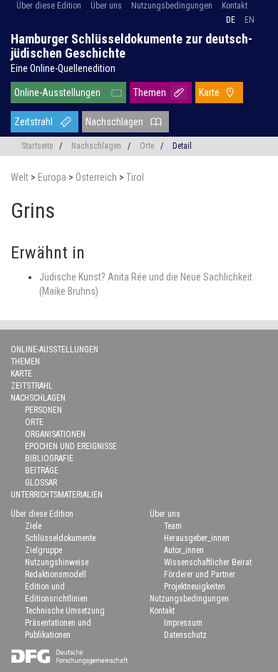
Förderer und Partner (199, 574)
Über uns (106, 6)
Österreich (97, 177)
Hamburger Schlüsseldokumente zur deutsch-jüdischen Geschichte (131, 46)
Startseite (37, 146)
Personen (43, 410)
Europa (53, 177)
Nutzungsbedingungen (171, 6)
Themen (149, 92)
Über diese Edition (48, 6)
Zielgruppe (43, 550)
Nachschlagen (114, 121)
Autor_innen (184, 550)
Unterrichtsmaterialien (57, 495)
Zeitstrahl (33, 121)
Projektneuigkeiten (194, 587)
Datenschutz (185, 635)
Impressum (183, 623)
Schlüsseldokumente (60, 538)
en (249, 20)
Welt (21, 177)
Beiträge (41, 471)
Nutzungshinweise (56, 562)
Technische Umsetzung (65, 611)
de (230, 20)
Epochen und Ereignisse (71, 446)
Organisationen (55, 434)
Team (173, 526)
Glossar (41, 483)
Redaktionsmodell (55, 574)
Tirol (135, 177)
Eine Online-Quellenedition (63, 68)
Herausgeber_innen (197, 538)
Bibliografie (49, 458)
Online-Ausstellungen (57, 92)
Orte (147, 146)
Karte (209, 92)
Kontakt (234, 6)
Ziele (33, 526)
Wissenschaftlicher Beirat (208, 562)
